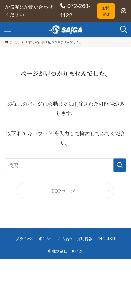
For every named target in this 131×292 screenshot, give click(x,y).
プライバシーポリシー (35, 239)
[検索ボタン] (123, 29)
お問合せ (106, 11)
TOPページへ (65, 190)
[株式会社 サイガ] (65, 29)
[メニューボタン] (7, 29)
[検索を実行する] (119, 165)
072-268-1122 (75, 11)
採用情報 (84, 239)
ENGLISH (105, 239)
